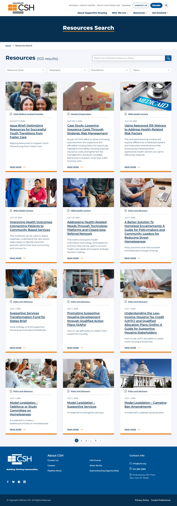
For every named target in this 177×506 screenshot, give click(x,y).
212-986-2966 (139, 469)
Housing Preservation (81, 114)
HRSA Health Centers (138, 114)
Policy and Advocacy (137, 210)
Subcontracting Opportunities (104, 470)
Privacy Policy (142, 500)
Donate (156, 5)
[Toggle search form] (166, 5)
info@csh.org (139, 463)
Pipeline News (55, 470)
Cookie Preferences (161, 500)
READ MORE (31, 167)
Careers (51, 465)
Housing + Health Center (82, 5)
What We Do (96, 465)
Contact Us (141, 5)
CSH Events (95, 460)
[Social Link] (8, 482)
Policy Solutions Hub (108, 5)
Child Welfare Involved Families (28, 114)
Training (126, 5)
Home (8, 45)
